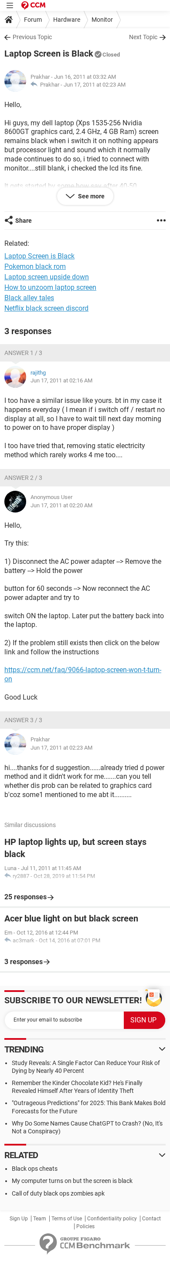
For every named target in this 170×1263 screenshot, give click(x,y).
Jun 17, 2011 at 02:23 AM (95, 84)
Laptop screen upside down (46, 277)
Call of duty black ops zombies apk (58, 1193)
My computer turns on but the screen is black (72, 1180)
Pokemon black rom (35, 266)
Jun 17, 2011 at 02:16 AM (61, 380)
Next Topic (143, 37)
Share (23, 220)
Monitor (102, 19)
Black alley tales (29, 298)
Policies (85, 1226)
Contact (151, 1219)
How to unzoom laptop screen (50, 287)
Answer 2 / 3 (23, 477)
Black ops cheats (35, 1168)
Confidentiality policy (112, 1219)
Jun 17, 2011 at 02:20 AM (61, 505)
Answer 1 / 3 (23, 352)
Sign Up (19, 1219)
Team (39, 1219)
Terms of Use (66, 1219)
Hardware (66, 19)
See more (91, 196)
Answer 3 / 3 (23, 720)
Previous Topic (32, 37)
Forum (33, 19)
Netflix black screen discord (46, 308)
